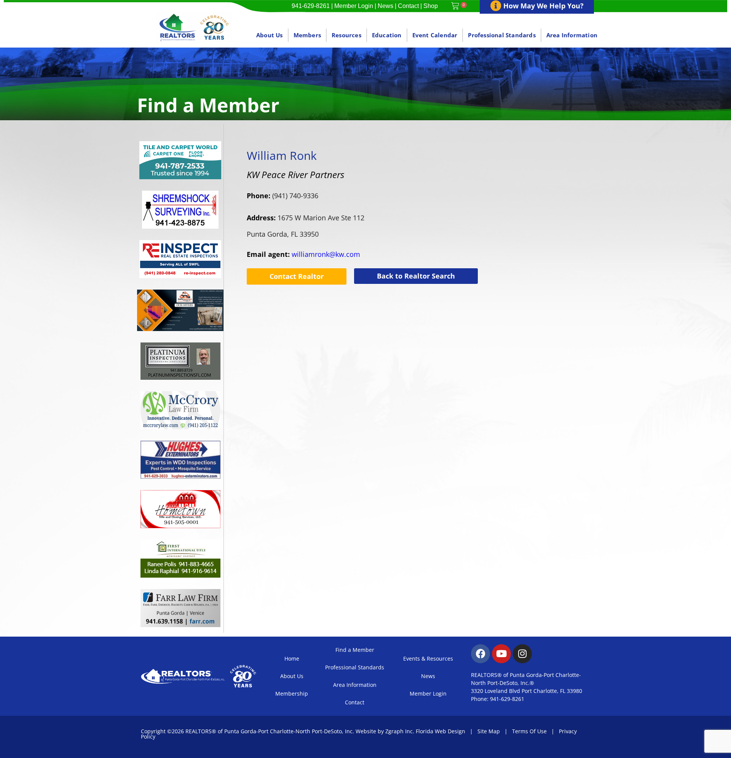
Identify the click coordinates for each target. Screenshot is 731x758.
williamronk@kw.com (303, 254)
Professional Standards (501, 35)
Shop (430, 6)
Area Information (571, 35)
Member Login (353, 6)
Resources (346, 35)
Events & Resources (428, 658)
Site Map (488, 731)
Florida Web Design (440, 731)
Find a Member (354, 649)
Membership (291, 693)
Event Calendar (435, 35)
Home (291, 658)
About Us (269, 35)
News (385, 6)
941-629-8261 (311, 6)
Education (387, 35)
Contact (408, 6)
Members (307, 35)
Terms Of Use (529, 731)
